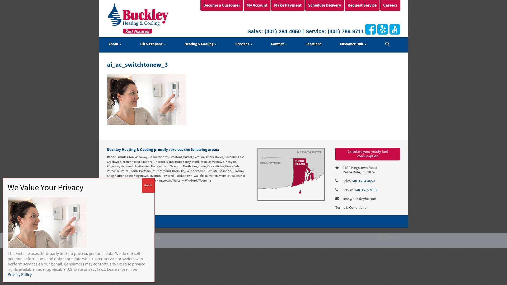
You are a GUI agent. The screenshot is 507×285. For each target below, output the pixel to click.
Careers (390, 5)
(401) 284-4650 (283, 31)
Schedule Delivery (324, 5)
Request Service (362, 5)
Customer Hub (352, 44)
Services (242, 44)
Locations (313, 44)
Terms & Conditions (350, 207)
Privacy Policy (19, 274)
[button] (388, 44)
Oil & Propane (151, 44)
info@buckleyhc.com (359, 199)
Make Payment (288, 5)
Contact (277, 44)
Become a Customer (221, 5)
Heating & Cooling (199, 44)
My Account (257, 5)
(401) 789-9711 (346, 31)
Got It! (148, 185)
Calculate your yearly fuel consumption (368, 154)
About (114, 44)
